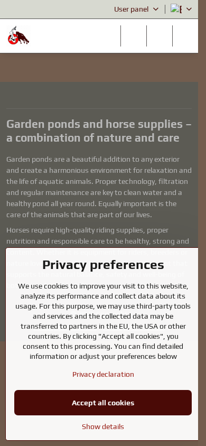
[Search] (133, 36)
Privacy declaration (103, 374)
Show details (103, 426)
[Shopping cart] (159, 36)
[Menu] (185, 36)
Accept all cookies (103, 402)
